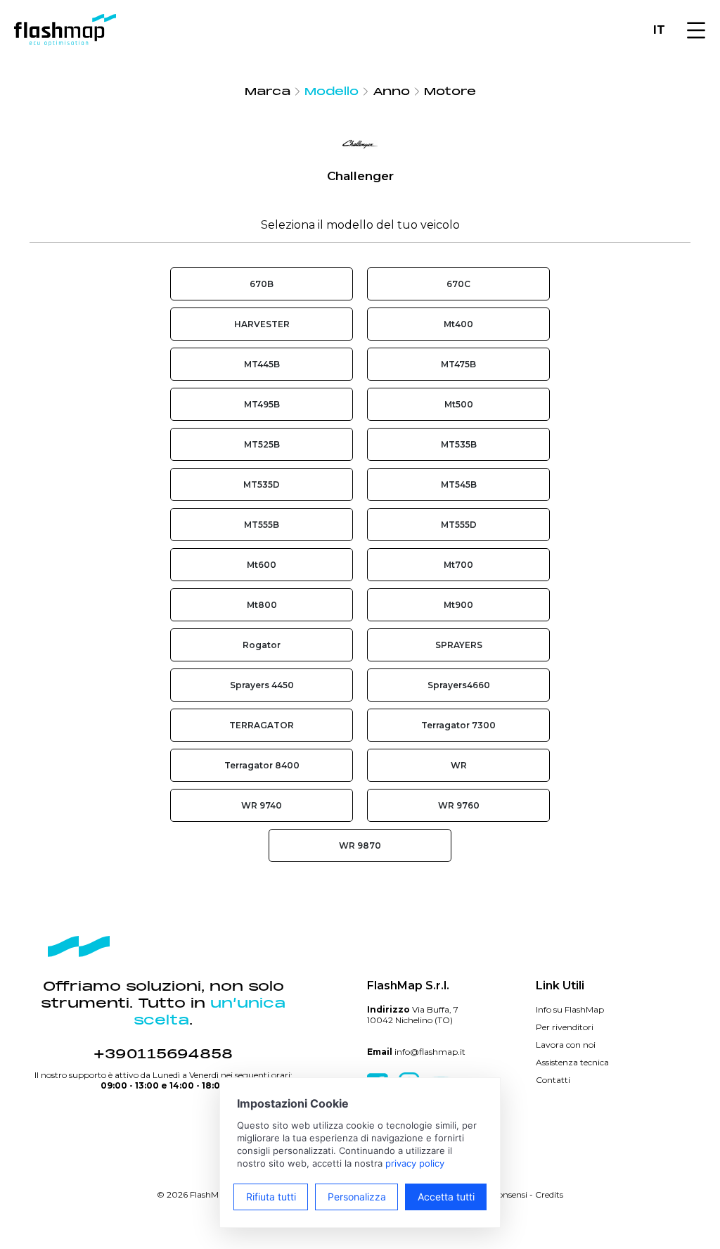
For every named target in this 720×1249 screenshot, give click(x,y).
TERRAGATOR (261, 725)
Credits (549, 1194)
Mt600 (261, 564)
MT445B (262, 364)
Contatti (553, 1079)
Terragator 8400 (262, 765)
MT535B (459, 444)
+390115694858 (163, 1054)
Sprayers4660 (459, 685)
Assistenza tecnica (572, 1062)
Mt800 (262, 605)
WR (459, 765)
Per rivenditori (564, 1027)
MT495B (262, 404)
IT (659, 30)
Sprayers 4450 (262, 685)
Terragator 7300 (458, 725)
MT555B (261, 524)
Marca (267, 91)
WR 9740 (261, 805)
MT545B (459, 484)
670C (458, 284)
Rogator (262, 645)
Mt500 (458, 404)
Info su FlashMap (570, 1009)
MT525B (262, 444)
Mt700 (458, 564)
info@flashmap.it (429, 1051)
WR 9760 (459, 805)
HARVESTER (262, 324)
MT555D (459, 524)
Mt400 (458, 324)
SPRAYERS (458, 645)
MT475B (458, 364)
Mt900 (458, 605)
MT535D (261, 484)
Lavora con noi (566, 1044)
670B (262, 284)
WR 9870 (360, 845)
